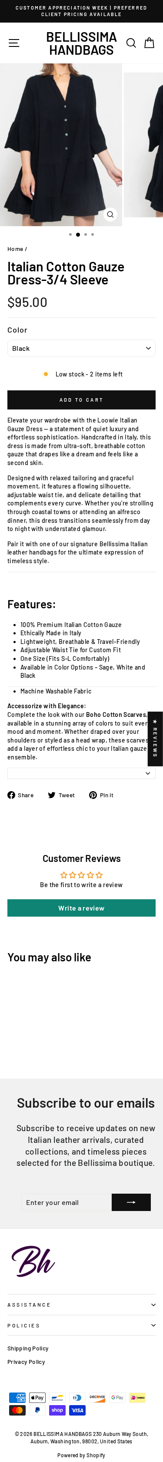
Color (17, 329)
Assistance (29, 1304)
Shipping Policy (28, 1348)
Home (15, 248)
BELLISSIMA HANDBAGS (81, 43)
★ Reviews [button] (155, 738)
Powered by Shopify (81, 1455)
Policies (23, 1325)
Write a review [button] (81, 908)
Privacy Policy (26, 1361)
